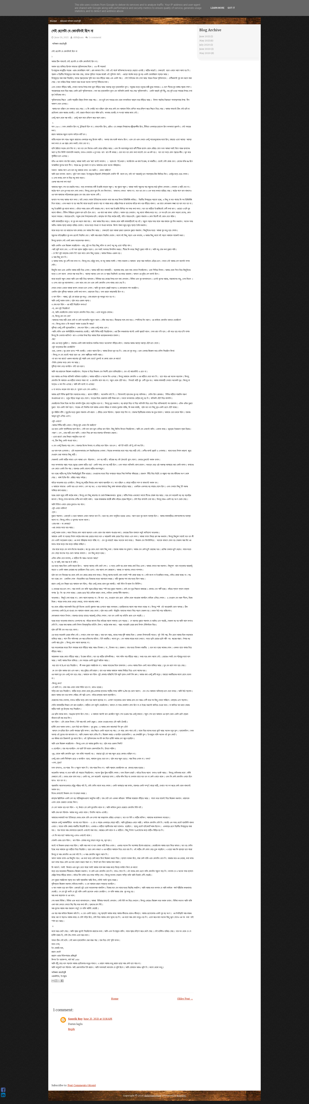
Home (53, 20)
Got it (231, 8)
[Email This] (53, 980)
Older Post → (185, 998)
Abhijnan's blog (152, 1095)
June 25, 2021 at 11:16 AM (98, 1018)
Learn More (217, 8)
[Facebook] (3, 1089)
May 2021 (204, 40)
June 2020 (205, 49)
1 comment (95, 37)
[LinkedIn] (3, 1095)
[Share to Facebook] (62, 980)
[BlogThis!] (56, 980)
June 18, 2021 (61, 37)
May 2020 (205, 53)
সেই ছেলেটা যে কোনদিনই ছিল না (72, 30)
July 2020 (204, 44)
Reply (71, 1029)
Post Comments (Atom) (82, 1085)
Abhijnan (78, 37)
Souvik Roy (75, 1018)
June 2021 (204, 36)
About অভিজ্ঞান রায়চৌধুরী (70, 20)
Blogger (181, 1095)
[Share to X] (59, 980)
